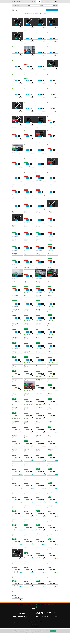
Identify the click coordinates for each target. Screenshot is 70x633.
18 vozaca (56, 446)
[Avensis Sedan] (29, 77)
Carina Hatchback (50, 491)
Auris (13, 16)
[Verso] (29, 147)
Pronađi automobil (17, 604)
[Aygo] (40, 105)
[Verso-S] (52, 105)
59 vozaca (44, 558)
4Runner (25, 127)
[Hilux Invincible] (52, 133)
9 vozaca (44, 418)
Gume (43, 1)
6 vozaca (56, 167)
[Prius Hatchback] (17, 245)
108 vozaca (32, 390)
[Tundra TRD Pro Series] (40, 119)
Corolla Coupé (26, 519)
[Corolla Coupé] (29, 525)
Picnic (13, 393)
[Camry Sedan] (29, 119)
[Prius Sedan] (40, 357)
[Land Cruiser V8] (52, 259)
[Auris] (17, 22)
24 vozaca (32, 362)
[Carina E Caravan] (40, 441)
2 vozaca (21, 404)
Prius (36, 85)
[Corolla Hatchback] (17, 343)
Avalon (25, 16)
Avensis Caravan (14, 407)
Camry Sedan (26, 113)
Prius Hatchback (14, 239)
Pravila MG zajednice (50, 604)
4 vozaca (21, 195)
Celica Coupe (50, 421)
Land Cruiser (49, 71)
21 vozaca (20, 306)
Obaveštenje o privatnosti (42, 604)
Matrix (37, 197)
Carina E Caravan (38, 435)
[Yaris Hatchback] (40, 287)
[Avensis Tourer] (29, 63)
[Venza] (17, 175)
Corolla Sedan (14, 141)
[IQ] (29, 259)
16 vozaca (32, 418)
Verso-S (49, 99)
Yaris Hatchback (38, 281)
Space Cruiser (50, 547)
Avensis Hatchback (15, 323)
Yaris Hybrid (37, 183)
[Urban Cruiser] (40, 245)
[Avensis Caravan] (17, 413)
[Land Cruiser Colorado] (17, 427)
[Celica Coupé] (52, 371)
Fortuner (25, 85)
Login (56, 1)
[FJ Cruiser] (17, 287)
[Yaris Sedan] (40, 77)
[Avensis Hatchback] (17, 329)
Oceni (16, 24)
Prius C (25, 169)
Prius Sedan (37, 351)
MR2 (25, 365)
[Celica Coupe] (52, 427)
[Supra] (52, 441)
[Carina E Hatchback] (17, 469)
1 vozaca (56, 390)
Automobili (38, 1)
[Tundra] (52, 22)
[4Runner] (29, 133)
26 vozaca (56, 306)
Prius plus (37, 155)
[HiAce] (29, 301)
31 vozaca (32, 320)
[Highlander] (17, 50)
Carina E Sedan (26, 463)
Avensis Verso (50, 337)
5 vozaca (56, 69)
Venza (13, 169)
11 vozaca (56, 488)
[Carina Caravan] (29, 497)
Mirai (13, 85)
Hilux (48, 379)
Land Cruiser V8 (50, 253)
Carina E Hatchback (15, 463)
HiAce (25, 295)
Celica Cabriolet (14, 435)
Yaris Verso (49, 351)
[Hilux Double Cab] (17, 301)
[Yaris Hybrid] (40, 189)
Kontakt (54, 604)
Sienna (49, 197)
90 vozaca (44, 376)
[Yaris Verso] (52, 357)
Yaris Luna (49, 267)
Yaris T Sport (38, 337)
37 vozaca (44, 292)
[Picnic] (17, 399)
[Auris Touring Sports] (17, 77)
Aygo (36, 99)
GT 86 (48, 141)
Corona (37, 561)
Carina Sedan (38, 491)
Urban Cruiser (38, 239)
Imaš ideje (25, 604)
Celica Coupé (50, 365)
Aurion (13, 197)
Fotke (52, 1)
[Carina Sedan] (40, 497)
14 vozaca (32, 334)
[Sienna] (40, 36)
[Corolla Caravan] (40, 329)
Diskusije (48, 1)
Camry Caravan (38, 449)
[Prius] (40, 91)
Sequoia (13, 211)
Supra (48, 435)
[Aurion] (17, 203)
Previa (13, 365)
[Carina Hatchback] (52, 497)
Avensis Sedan (26, 71)
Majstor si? (22, 604)
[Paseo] (52, 413)
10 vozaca (32, 167)
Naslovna (33, 1)
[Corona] (40, 567)
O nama (31, 604)
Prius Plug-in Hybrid (27, 183)
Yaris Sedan (37, 71)
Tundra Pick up (26, 267)
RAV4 (36, 16)
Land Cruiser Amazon (15, 309)
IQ (24, 253)
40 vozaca (44, 278)
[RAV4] (40, 22)
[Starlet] (40, 427)
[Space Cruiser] (52, 553)
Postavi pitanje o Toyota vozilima (52, 9)
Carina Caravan (26, 491)
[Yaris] (52, 50)
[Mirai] (17, 91)
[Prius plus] (40, 161)
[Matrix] (40, 203)
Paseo (49, 407)
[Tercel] (29, 553)
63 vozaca (20, 348)
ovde (44, 631)
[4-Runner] (17, 497)
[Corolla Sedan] (17, 147)
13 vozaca (20, 418)
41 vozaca (32, 292)
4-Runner (13, 491)
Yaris (13, 113)
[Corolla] (17, 63)
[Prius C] (29, 175)
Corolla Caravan (38, 323)
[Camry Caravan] (40, 455)
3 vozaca (56, 153)
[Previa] (17, 371)
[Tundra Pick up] (29, 273)
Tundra (49, 16)
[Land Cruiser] (52, 77)
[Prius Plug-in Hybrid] (29, 189)
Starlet (37, 421)
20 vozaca (44, 320)
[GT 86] (40, 50)
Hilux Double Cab (15, 295)
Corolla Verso (50, 295)
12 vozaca (20, 153)
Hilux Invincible (50, 127)
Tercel (25, 547)
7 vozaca (21, 278)
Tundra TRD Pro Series (39, 113)
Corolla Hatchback (15, 337)
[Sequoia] (52, 36)
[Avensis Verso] (52, 343)
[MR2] (29, 371)
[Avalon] (29, 22)
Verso (25, 141)
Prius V (25, 99)
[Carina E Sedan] (29, 469)
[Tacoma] (52, 91)
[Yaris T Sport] (40, 343)
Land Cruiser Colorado (15, 421)
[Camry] (29, 36)
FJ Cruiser (13, 281)
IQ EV (25, 197)
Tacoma (49, 85)
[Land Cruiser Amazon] (17, 315)
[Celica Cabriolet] (17, 441)
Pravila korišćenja (35, 604)
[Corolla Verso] (52, 301)
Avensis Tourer (50, 211)
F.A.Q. (28, 604)
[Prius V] (29, 105)
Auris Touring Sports (15, 71)
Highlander (14, 127)
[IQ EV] (29, 203)
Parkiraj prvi (20, 27)
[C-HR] (29, 50)
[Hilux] (40, 63)
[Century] (17, 36)
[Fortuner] (29, 91)
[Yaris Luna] (52, 273)
